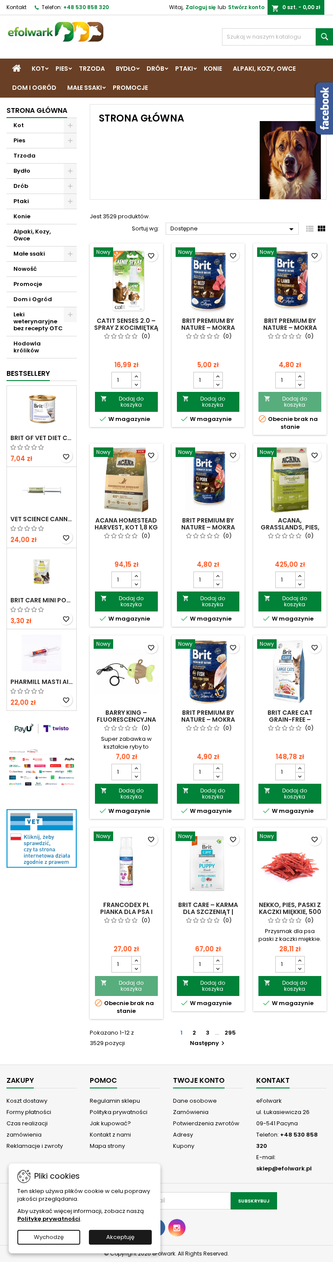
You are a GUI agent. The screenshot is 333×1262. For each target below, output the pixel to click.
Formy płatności (29, 1112)
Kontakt (16, 7)
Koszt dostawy (27, 1101)
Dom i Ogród (34, 87)
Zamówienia (191, 1112)
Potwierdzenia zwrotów (206, 1123)
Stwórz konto (246, 7)
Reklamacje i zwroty (35, 1146)
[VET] (42, 838)
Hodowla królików (27, 347)
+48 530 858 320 (86, 7)
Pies (62, 68)
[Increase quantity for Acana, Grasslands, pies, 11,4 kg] (299, 576)
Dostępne (233, 229)
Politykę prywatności (48, 1219)
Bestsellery (28, 373)
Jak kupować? (110, 1123)
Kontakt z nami (110, 1135)
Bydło (126, 68)
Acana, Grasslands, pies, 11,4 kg (290, 527)
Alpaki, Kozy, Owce (264, 68)
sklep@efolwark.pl (284, 1168)
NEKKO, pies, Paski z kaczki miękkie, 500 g (290, 911)
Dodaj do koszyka (122, 401)
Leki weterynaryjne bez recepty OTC (38, 321)
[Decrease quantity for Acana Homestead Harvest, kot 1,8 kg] (135, 584)
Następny (208, 1043)
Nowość (25, 269)
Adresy (183, 1135)
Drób (155, 68)
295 (230, 1033)
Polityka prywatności (118, 1112)
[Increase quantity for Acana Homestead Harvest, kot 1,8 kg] (135, 576)
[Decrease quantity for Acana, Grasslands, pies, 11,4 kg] (299, 584)
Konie (213, 68)
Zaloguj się (200, 7)
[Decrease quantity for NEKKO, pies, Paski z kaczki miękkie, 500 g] (299, 968)
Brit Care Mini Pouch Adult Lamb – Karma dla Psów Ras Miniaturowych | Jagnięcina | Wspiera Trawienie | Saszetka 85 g (41, 600)
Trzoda (92, 68)
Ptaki (184, 68)
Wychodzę (49, 1237)
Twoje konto (199, 1080)
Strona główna (37, 110)
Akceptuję (120, 1237)
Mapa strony (107, 1146)
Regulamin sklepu (115, 1101)
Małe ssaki (84, 87)
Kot (38, 68)
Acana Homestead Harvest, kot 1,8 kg (126, 524)
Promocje (130, 87)
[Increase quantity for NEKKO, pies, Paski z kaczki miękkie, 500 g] (299, 960)
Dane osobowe (195, 1101)
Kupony (183, 1146)
